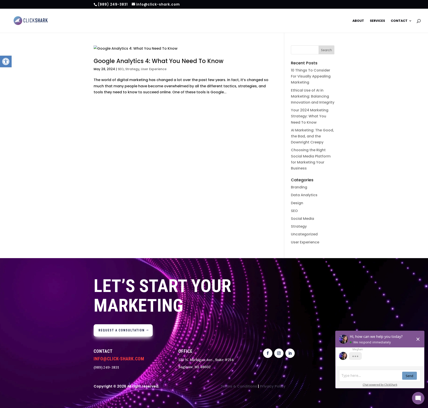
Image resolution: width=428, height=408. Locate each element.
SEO (121, 69)
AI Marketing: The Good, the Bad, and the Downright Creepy (312, 136)
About (358, 21)
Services (377, 21)
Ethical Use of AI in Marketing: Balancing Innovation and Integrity (312, 96)
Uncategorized (304, 234)
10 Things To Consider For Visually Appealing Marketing (311, 76)
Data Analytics (304, 195)
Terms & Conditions (239, 386)
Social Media (302, 218)
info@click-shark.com (119, 358)
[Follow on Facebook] (267, 353)
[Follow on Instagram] (279, 353)
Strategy (132, 69)
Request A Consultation (122, 330)
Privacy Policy (273, 386)
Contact (399, 21)
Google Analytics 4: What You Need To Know (158, 61)
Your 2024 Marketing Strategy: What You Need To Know (309, 116)
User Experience (154, 69)
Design (297, 203)
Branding (299, 187)
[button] (6, 61)
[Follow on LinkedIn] (290, 353)
